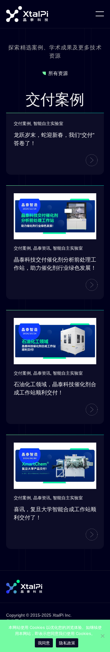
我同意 (44, 642)
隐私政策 (67, 642)
